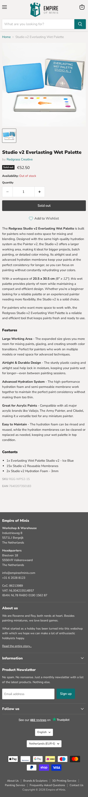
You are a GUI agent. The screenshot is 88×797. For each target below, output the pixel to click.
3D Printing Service (64, 781)
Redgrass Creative (20, 159)
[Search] (80, 24)
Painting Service (15, 785)
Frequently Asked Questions (47, 785)
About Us (13, 781)
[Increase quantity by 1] (40, 191)
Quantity (7, 182)
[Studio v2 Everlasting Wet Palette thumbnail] (9, 136)
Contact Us (76, 785)
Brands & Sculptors (35, 781)
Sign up (66, 693)
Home (6, 37)
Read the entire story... (17, 646)
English (42, 732)
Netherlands (42, 744)
